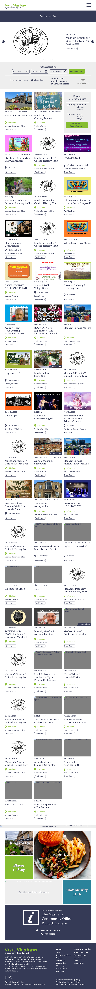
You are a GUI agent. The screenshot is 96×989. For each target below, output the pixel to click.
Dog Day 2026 (12, 373)
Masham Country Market (43, 117)
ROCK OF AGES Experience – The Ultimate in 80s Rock (45, 330)
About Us (78, 958)
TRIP (37, 588)
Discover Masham (63, 955)
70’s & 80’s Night (72, 157)
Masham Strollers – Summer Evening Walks (18, 202)
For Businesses (80, 955)
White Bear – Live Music (77, 242)
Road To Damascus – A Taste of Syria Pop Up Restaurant (45, 677)
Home (59, 949)
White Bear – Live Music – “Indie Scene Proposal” (77, 202)
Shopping (60, 966)
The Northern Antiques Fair (42, 505)
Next (92, 41)
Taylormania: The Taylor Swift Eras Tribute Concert (73, 418)
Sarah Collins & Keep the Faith (72, 763)
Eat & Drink (61, 963)
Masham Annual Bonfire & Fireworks (75, 633)
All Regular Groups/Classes (76, 125)
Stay (58, 952)
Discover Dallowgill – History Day (74, 287)
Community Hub (81, 952)
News (76, 960)
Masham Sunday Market (77, 327)
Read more (70, 48)
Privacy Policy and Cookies (14, 982)
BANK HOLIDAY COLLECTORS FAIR (16, 287)
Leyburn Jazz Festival (75, 546)
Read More (9, 130)
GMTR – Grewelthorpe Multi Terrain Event (46, 548)
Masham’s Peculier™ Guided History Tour (78, 39)
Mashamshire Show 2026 (41, 374)
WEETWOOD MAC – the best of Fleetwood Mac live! (16, 634)
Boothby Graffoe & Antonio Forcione (44, 633)
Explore (59, 958)
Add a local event (76, 71)
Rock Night (11, 415)
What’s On (60, 960)
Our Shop (60, 971)
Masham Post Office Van (18, 115)
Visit (16, 5)
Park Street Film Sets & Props (81, 107)
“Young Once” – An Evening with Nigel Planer (14, 330)
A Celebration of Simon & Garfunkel (44, 763)
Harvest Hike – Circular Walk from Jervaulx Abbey (15, 506)
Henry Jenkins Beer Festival (13, 244)
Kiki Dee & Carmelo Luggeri (43, 417)
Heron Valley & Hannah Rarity (72, 676)
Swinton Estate (61, 83)
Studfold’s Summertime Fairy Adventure (18, 159)
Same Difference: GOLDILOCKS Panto (75, 721)
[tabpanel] (48, 42)
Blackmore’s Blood (15, 588)
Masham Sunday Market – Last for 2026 (76, 462)
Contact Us (78, 963)
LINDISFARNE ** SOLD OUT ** (72, 505)
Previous (3, 41)
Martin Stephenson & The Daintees (45, 806)
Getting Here (61, 968)
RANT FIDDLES (14, 804)
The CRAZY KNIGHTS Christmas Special (46, 721)
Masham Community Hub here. (20, 964)
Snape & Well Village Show (41, 287)
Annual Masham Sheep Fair (43, 462)
